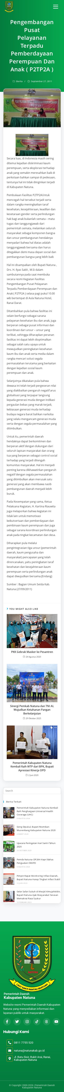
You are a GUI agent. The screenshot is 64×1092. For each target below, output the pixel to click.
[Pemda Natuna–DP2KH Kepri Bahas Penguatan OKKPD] (8, 862)
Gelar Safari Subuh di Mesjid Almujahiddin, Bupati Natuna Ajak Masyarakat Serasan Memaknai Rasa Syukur (39, 895)
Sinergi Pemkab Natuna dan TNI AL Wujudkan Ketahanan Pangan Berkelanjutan (32, 709)
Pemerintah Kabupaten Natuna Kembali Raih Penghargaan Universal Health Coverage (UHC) (37, 811)
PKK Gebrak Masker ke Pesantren (32, 652)
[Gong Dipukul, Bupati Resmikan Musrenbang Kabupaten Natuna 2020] (8, 830)
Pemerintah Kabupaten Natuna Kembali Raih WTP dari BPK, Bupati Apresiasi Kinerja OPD (32, 766)
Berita (19, 81)
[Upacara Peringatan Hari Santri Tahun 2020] (8, 846)
